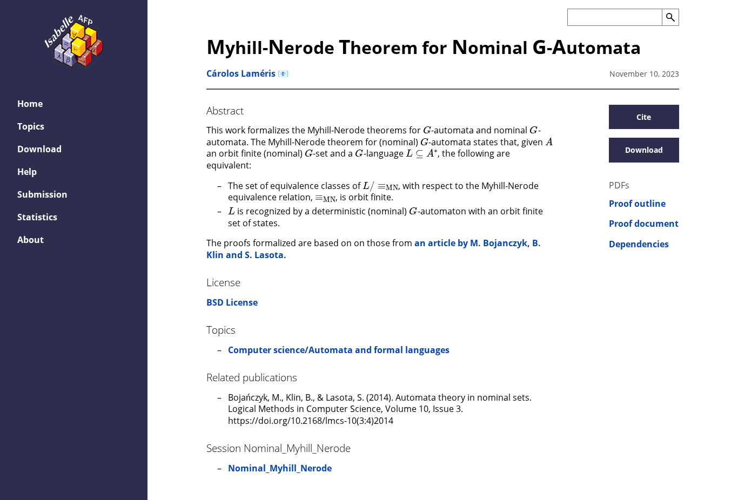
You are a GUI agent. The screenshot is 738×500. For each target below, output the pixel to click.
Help (27, 172)
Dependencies (639, 244)
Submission (42, 194)
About (30, 240)
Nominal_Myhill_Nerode (280, 468)
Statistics (37, 217)
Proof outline (637, 204)
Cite (643, 117)
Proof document (644, 223)
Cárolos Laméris (241, 73)
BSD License (232, 302)
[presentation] (427, 130)
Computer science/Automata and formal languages (338, 350)
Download (39, 149)
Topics (30, 126)
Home (30, 104)
